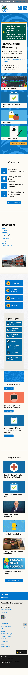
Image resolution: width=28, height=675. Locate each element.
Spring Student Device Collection (13, 552)
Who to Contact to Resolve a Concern (12, 406)
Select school (5, 1)
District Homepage (6, 636)
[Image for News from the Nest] (14, 81)
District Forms (5, 639)
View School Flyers (10, 617)
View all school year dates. (14, 38)
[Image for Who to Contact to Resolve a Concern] (14, 397)
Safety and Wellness (12, 384)
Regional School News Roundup (13, 572)
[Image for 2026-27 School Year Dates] (14, 487)
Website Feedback (6, 646)
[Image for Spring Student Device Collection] (14, 544)
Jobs (2, 629)
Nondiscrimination (6, 626)
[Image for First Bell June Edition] (14, 526)
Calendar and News (12, 428)
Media (2, 644)
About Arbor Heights (6, 609)
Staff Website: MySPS (7, 634)
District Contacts (5, 641)
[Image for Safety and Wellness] (14, 376)
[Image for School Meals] (14, 115)
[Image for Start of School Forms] (14, 131)
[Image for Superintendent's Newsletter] (14, 507)
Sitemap (3, 631)
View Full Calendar (14, 203)
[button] (10, 1)
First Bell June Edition (12, 534)
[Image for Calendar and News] (14, 420)
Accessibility (4, 623)
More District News (13, 581)
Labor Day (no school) (16, 184)
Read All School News (19, 143)
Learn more (9, 388)
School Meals (6, 122)
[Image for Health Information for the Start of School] (14, 467)
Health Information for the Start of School (13, 476)
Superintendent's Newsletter (10, 515)
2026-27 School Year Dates (12, 496)
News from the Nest (8, 88)
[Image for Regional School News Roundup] (14, 563)
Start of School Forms (9, 138)
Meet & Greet (12, 169)
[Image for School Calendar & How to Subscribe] (14, 97)
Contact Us (4, 612)
